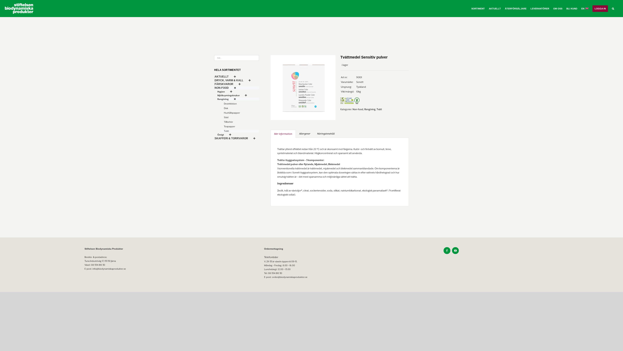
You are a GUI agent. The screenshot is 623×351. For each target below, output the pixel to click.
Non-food (358, 109)
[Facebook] (447, 250)
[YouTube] (455, 250)
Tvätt (379, 109)
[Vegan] (357, 96)
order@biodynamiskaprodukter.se (289, 277)
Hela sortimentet (227, 70)
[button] (613, 8)
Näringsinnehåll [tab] (326, 133)
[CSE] (342, 96)
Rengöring (369, 109)
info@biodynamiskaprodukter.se (109, 268)
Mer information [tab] (283, 133)
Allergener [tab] (304, 133)
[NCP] (349, 96)
